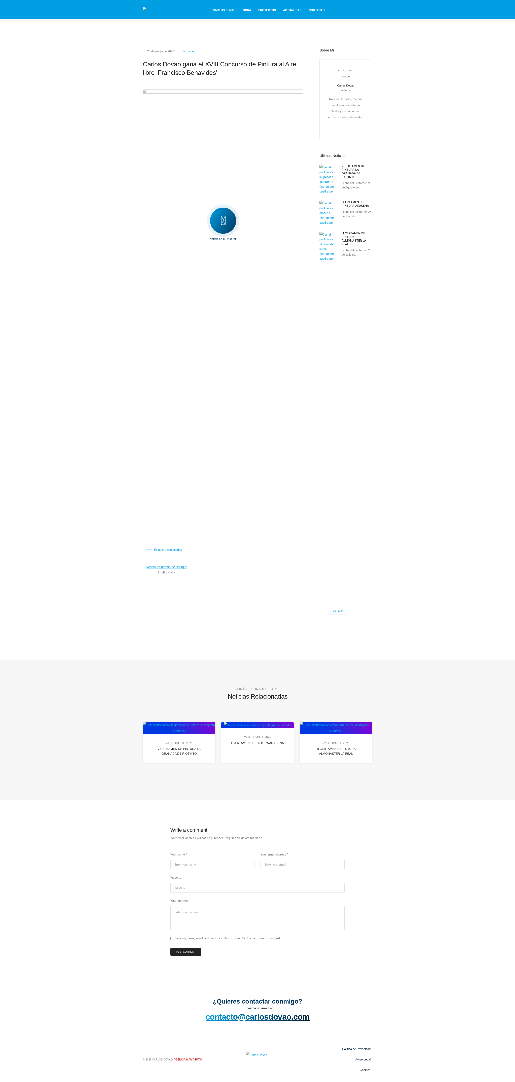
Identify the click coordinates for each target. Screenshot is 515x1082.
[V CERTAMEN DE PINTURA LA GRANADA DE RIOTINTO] (179, 728)
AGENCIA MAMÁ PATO (188, 1059)
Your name (178, 854)
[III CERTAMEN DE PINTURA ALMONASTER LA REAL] (336, 728)
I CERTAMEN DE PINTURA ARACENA (257, 743)
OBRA (247, 10)
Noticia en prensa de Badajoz (166, 567)
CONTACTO (317, 10)
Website (175, 877)
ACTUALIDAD (292, 10)
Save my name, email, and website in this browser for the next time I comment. (228, 938)
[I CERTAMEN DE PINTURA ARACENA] (257, 725)
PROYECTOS (267, 10)
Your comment (180, 901)
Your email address (274, 854)
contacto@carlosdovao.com (258, 1016)
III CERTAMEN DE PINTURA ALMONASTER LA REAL (336, 751)
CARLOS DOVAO (224, 10)
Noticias (189, 51)
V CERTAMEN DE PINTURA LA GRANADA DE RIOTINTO (179, 751)
